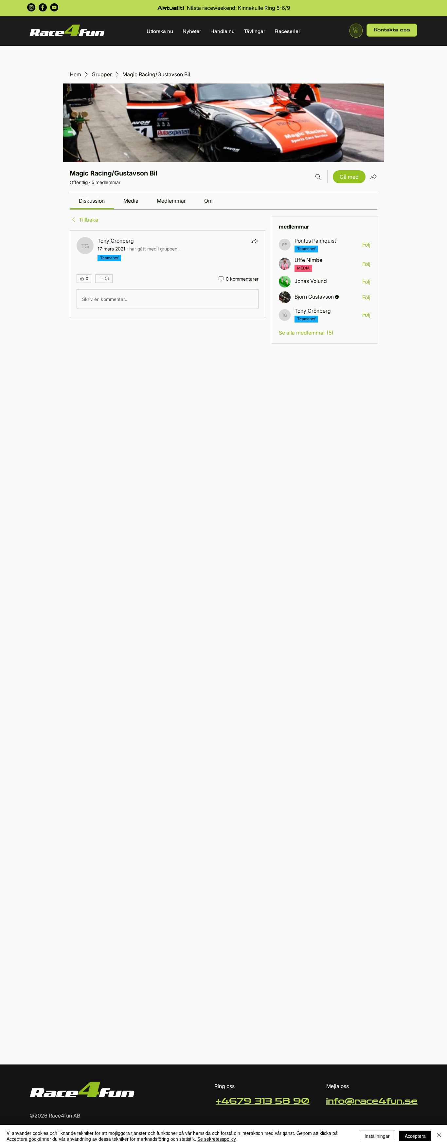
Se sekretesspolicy (216, 1139)
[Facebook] (43, 7)
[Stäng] (439, 1136)
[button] (160, 31)
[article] (167, 274)
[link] (92, 200)
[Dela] (255, 241)
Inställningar (377, 1136)
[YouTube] (54, 7)
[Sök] (318, 176)
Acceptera (415, 1136)
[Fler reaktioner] (104, 278)
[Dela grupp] (373, 176)
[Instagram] (31, 7)
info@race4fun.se (372, 1101)
